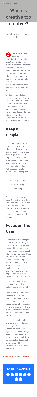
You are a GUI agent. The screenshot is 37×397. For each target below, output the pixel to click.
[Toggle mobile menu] (33, 3)
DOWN (34, 394)
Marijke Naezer (8, 356)
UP (34, 390)
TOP (34, 386)
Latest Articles (27, 356)
